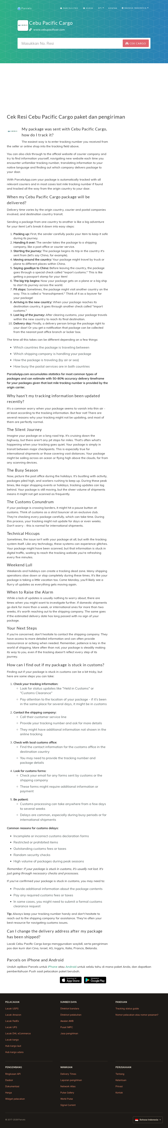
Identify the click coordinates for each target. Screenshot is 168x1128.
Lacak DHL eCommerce (18, 1033)
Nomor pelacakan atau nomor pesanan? (137, 1014)
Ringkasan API (13, 1073)
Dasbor (9, 1080)
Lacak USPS (12, 1008)
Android (70, 967)
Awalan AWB (67, 1021)
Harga (8, 1092)
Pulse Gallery (67, 1092)
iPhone (52, 967)
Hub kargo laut (13, 1045)
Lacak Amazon (13, 1014)
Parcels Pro (70, 8)
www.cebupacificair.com (49, 29)
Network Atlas (67, 1086)
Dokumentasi (12, 1086)
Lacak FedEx (12, 1021)
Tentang (120, 1073)
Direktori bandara (69, 1008)
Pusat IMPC (66, 1027)
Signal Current (68, 1105)
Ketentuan (121, 1080)
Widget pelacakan (15, 1098)
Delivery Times (68, 1073)
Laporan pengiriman (71, 1080)
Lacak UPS (11, 1027)
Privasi (119, 1086)
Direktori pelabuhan (70, 1014)
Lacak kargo (12, 1039)
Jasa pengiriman (69, 1033)
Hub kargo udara (14, 1052)
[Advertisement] (84, 86)
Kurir (89, 8)
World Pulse (66, 1098)
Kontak (112, 8)
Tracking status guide (127, 1008)
